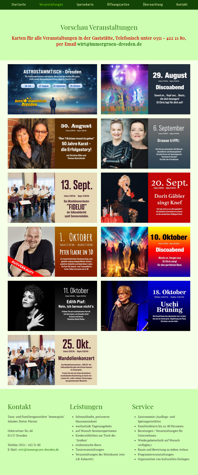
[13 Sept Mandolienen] (52, 198)
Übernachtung (153, 4)
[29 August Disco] (145, 89)
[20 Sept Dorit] (145, 198)
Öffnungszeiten (118, 4)
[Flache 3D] (52, 252)
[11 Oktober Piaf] (52, 306)
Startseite (19, 4)
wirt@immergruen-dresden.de (109, 44)
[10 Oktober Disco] (145, 252)
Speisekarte (85, 4)
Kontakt (182, 4)
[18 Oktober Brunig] (145, 306)
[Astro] (52, 89)
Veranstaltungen (51, 4)
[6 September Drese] (145, 143)
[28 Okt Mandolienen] (52, 360)
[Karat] (52, 143)
